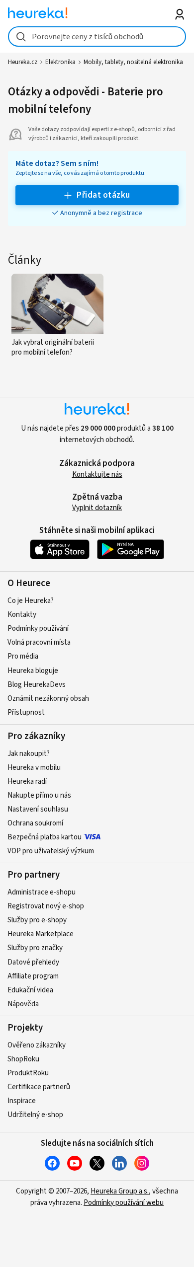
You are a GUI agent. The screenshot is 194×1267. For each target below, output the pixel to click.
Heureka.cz (22, 62)
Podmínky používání (38, 628)
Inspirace (21, 1101)
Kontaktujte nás (97, 474)
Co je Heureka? (30, 601)
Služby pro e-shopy (37, 920)
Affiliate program (33, 976)
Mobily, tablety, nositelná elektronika (133, 62)
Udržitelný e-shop (35, 1115)
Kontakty (21, 614)
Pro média (22, 656)
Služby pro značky (35, 948)
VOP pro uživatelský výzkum (50, 851)
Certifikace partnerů (38, 1087)
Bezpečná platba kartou (44, 837)
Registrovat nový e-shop (45, 906)
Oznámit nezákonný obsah (48, 698)
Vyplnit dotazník (97, 508)
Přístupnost (26, 712)
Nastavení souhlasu (37, 809)
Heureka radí (27, 781)
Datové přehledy (33, 962)
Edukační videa (30, 990)
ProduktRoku (28, 1073)
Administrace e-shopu (41, 892)
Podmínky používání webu (124, 1202)
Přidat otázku (103, 195)
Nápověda (23, 1004)
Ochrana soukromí (35, 823)
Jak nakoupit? (28, 753)
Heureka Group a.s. (120, 1191)
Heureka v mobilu (34, 767)
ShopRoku (23, 1059)
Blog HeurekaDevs (36, 684)
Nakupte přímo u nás (39, 795)
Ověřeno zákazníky (36, 1045)
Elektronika (60, 62)
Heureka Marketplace (40, 934)
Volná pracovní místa (39, 642)
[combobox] (97, 36)
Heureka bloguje (32, 671)
